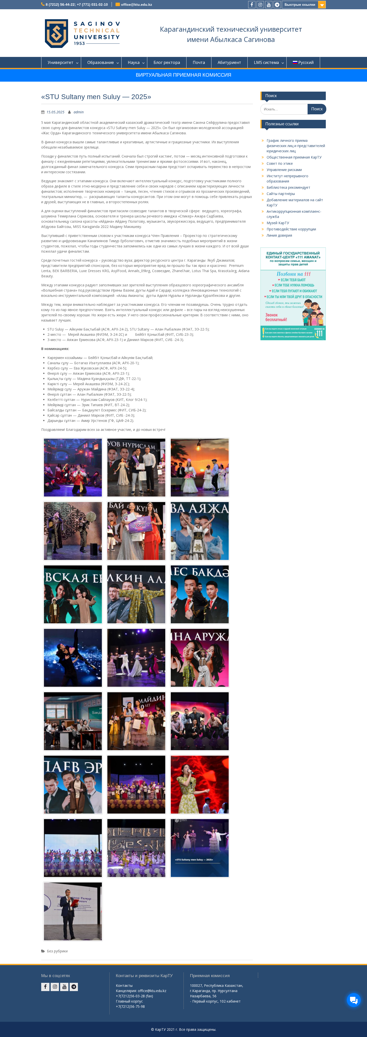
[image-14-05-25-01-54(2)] (136, 468)
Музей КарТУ (278, 222)
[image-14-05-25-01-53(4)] (73, 785)
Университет (60, 62)
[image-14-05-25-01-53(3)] (136, 785)
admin (79, 112)
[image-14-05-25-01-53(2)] (200, 785)
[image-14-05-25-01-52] (136, 848)
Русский (306, 62)
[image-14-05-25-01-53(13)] (73, 594)
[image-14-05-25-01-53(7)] (73, 721)
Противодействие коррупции (291, 229)
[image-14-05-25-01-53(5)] (200, 721)
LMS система (266, 62)
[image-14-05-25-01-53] (73, 531)
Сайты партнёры (281, 193)
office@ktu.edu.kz (136, 4)
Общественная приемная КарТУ (294, 157)
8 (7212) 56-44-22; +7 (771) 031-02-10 (77, 4)
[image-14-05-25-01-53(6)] (136, 721)
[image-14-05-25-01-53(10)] (73, 658)
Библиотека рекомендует (288, 187)
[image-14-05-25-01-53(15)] (136, 531)
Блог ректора (167, 62)
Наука (134, 62)
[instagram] (260, 4)
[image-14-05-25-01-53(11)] (200, 594)
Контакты (124, 985)
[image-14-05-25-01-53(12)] (136, 594)
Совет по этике (280, 163)
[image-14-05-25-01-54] (73, 468)
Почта (199, 62)
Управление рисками (284, 169)
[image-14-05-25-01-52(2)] (200, 848)
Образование (100, 62)
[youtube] (268, 4)
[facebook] (251, 4)
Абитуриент (229, 62)
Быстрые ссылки (300, 4)
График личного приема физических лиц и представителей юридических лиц (296, 145)
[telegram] (277, 4)
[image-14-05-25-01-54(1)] (200, 468)
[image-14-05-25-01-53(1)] (73, 848)
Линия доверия (279, 235)
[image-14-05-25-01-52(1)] (73, 911)
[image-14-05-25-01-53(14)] (200, 531)
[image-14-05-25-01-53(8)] (200, 658)
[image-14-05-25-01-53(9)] (136, 658)
